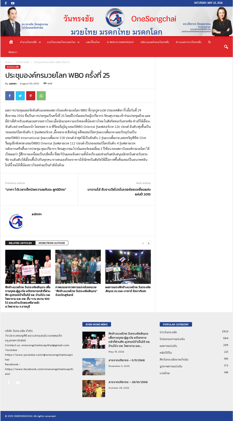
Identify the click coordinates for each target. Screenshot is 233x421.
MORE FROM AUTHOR (52, 243)
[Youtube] (12, 3)
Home (8, 62)
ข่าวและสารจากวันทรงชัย (188, 41)
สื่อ (209, 41)
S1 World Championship (120, 41)
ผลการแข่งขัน (168, 346)
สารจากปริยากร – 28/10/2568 (128, 382)
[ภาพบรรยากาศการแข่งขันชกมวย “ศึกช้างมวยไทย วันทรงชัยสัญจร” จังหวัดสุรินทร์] (78, 267)
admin (13, 83)
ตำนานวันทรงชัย (28, 41)
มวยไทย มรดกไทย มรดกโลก (61, 41)
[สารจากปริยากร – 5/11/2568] (93, 366)
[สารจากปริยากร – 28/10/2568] (93, 388)
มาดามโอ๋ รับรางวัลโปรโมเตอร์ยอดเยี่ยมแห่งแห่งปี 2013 (119, 192)
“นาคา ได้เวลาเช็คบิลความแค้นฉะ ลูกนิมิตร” (35, 189)
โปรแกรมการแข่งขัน (172, 339)
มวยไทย (165, 373)
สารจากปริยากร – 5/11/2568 (127, 360)
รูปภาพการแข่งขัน (171, 366)
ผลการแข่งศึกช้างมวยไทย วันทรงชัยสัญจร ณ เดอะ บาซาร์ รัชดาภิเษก (128, 289)
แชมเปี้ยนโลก (93, 41)
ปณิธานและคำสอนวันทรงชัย (154, 41)
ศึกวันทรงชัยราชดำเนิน (174, 359)
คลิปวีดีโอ (166, 352)
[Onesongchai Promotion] (116, 21)
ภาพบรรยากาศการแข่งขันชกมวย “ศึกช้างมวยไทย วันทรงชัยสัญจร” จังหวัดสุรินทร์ (76, 291)
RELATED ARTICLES (20, 243)
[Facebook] (6, 3)
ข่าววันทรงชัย (22, 62)
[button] (226, 47)
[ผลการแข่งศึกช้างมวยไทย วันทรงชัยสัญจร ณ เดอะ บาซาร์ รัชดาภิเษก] (128, 267)
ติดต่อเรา (13, 51)
